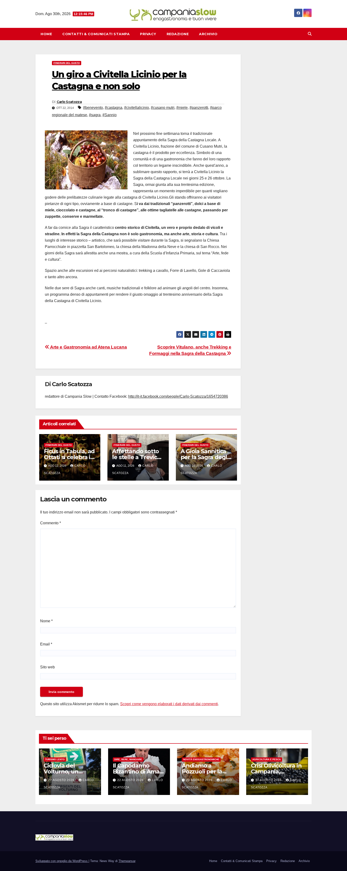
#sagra (95, 115)
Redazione (178, 34)
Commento (50, 523)
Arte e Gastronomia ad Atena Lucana (88, 347)
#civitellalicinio (136, 108)
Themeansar (126, 861)
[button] (310, 34)
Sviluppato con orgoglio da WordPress (62, 861)
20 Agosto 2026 (199, 780)
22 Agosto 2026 (130, 780)
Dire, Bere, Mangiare (128, 759)
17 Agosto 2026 (269, 780)
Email (46, 644)
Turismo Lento (55, 759)
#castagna (113, 108)
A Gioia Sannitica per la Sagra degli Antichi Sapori (205, 457)
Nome (46, 621)
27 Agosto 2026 (61, 780)
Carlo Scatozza (69, 102)
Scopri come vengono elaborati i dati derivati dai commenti (169, 704)
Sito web (47, 667)
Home (46, 34)
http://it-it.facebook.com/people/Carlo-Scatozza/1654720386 (178, 396)
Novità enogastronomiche (201, 759)
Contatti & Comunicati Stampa (96, 34)
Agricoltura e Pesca (266, 759)
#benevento (93, 108)
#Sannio (109, 115)
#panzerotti (199, 108)
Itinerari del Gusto (66, 63)
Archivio (208, 34)
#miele (182, 108)
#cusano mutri (162, 108)
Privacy (148, 34)
